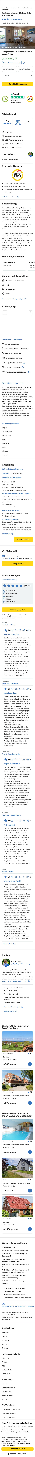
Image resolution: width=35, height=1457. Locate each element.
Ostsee (4, 1336)
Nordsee (5, 1332)
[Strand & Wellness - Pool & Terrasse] (17, 1129)
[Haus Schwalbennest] (17, 1206)
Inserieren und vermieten (11, 1409)
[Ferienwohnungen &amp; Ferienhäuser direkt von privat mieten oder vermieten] (3, 2)
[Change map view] (5, 313)
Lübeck (30, 408)
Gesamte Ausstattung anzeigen (12, 299)
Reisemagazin (7, 1391)
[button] (28, 2)
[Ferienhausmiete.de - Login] (23, 2)
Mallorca (5, 1340)
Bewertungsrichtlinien (8, 619)
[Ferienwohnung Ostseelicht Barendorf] (17, 1080)
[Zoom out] (30, 314)
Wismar (4, 411)
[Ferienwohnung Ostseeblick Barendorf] (17, 1041)
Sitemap (5, 1348)
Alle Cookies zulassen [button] (17, 1449)
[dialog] (17, 1438)
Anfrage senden (23, 539)
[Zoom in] (30, 312)
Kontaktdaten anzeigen (10, 159)
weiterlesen (6, 534)
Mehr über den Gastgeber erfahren (14, 981)
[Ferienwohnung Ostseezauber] (17, 1168)
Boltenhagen (6, 404)
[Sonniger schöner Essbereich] (17, 37)
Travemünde (15, 401)
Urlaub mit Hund (19, 1288)
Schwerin (14, 411)
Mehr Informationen (9, 197)
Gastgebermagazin (9, 1413)
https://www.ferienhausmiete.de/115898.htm (18, 1306)
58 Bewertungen (16, 19)
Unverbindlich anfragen (17, 84)
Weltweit (5, 1344)
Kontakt (5, 1399)
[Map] (17, 322)
